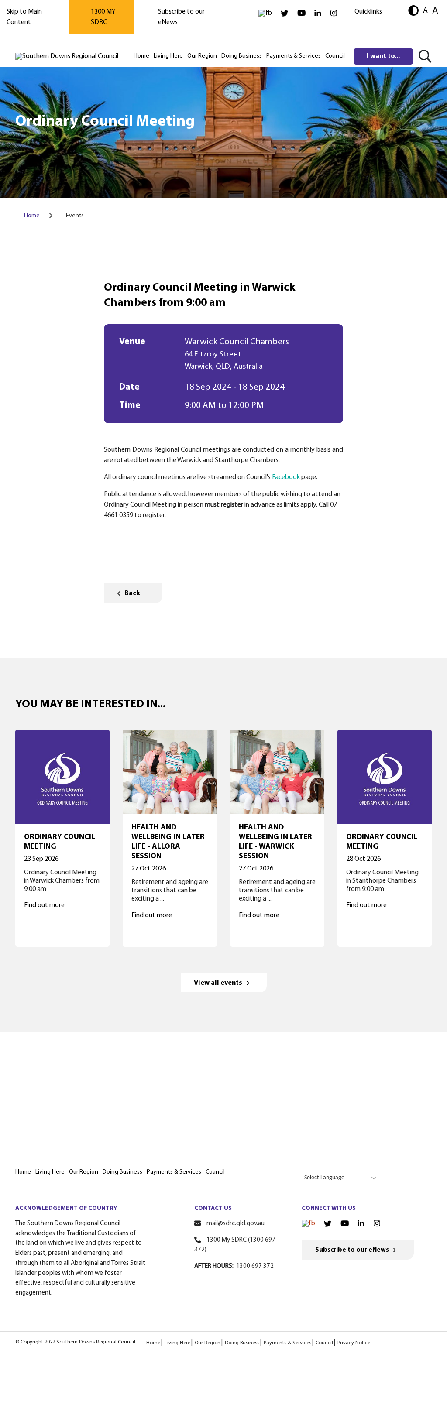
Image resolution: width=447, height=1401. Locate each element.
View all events (218, 983)
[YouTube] (301, 13)
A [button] (425, 11)
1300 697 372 (255, 1266)
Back (132, 593)
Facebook (286, 477)
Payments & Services (287, 1343)
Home (153, 1343)
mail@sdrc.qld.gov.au (235, 1223)
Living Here (177, 1343)
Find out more (44, 905)
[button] (413, 11)
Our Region (207, 1343)
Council (324, 1343)
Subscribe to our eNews (352, 1250)
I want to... (383, 56)
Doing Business (242, 1343)
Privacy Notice (353, 1343)
